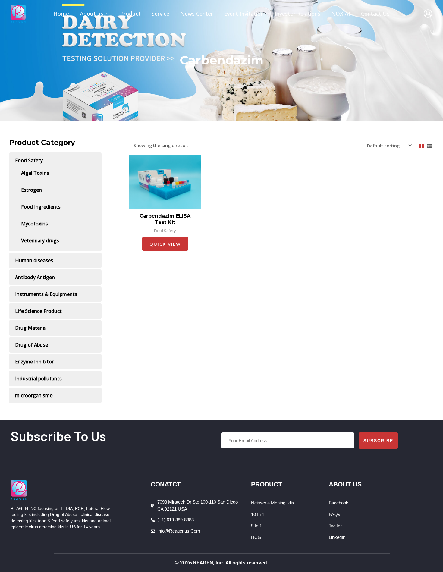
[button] (106, 13)
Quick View (165, 244)
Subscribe (378, 440)
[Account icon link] (427, 13)
